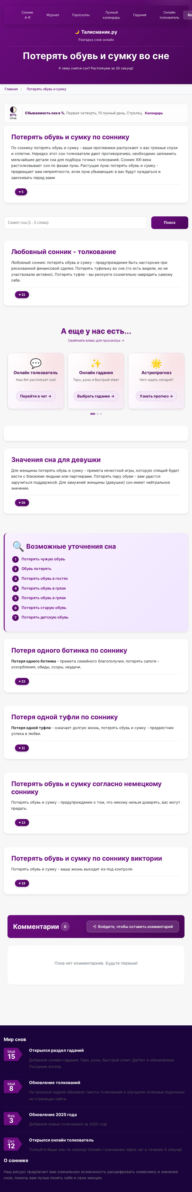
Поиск (170, 223)
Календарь (154, 113)
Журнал (52, 15)
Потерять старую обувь (44, 607)
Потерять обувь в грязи (44, 588)
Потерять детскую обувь (45, 617)
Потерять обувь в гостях (45, 578)
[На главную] (10, 15)
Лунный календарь (111, 14)
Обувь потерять (36, 568)
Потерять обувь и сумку (46, 89)
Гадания (139, 15)
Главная (11, 89)
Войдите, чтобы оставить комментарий (135, 926)
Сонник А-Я (27, 14)
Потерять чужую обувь (43, 559)
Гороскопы (81, 15)
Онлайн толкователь (169, 14)
